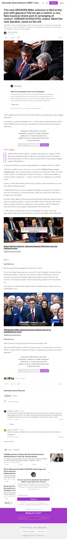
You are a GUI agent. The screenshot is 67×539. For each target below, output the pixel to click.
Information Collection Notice (33, 504)
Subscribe (53, 3)
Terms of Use (41, 503)
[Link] (1, 247)
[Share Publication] (47, 3)
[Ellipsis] (62, 411)
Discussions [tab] (16, 450)
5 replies (11, 424)
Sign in (62, 3)
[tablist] (11, 395)
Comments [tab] (8, 396)
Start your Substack (29, 531)
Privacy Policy (46, 504)
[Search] (43, 3)
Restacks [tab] (14, 396)
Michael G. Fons (11, 411)
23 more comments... (9, 441)
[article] (33, 459)
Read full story (9, 264)
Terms (34, 527)
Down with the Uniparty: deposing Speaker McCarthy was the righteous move (30, 247)
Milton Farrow (11, 430)
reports (12, 149)
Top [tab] (6, 450)
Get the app (41, 531)
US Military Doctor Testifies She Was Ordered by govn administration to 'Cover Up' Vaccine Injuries (24, 455)
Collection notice (41, 527)
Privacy (30, 527)
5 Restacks (22, 378)
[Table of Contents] (2, 269)
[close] (49, 472)
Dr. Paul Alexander (13, 32)
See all (7, 503)
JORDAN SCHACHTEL (12, 251)
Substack (25, 535)
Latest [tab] (10, 450)
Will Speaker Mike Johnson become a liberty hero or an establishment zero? (27, 331)
